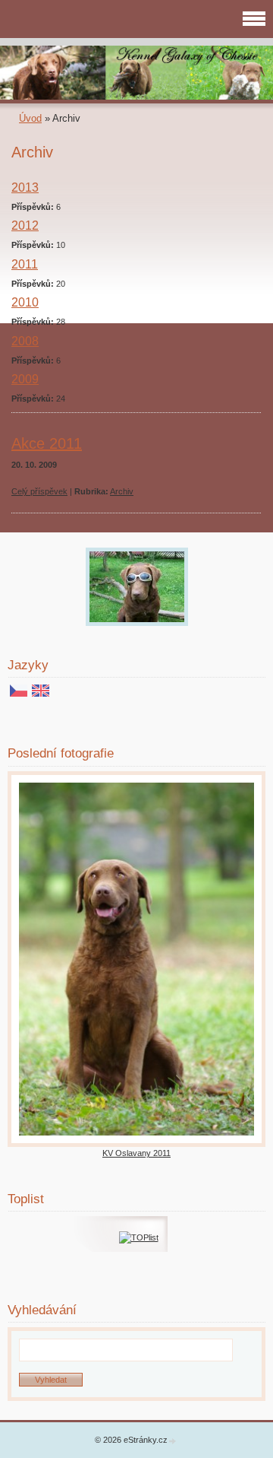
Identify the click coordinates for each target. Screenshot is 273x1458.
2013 (25, 187)
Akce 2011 (46, 443)
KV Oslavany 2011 (136, 1153)
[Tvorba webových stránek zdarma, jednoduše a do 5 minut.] (173, 1440)
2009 (25, 379)
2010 (25, 302)
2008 (25, 341)
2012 (25, 225)
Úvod (30, 118)
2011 (24, 264)
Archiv (121, 491)
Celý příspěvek (39, 491)
